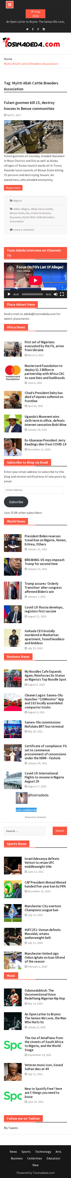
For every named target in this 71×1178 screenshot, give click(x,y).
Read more (13, 188)
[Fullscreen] (62, 294)
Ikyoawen (15, 217)
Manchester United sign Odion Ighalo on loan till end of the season (45, 957)
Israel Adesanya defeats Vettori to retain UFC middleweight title (42, 862)
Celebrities (34, 1158)
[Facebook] (32, 29)
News (13, 1151)
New (35, 1165)
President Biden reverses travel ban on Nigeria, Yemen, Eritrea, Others (45, 540)
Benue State (17, 213)
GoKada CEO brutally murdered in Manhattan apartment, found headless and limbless (44, 637)
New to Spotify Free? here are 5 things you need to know (43, 1093)
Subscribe (16, 502)
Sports (26, 1151)
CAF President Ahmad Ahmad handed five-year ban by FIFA (45, 884)
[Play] (9, 294)
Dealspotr (41, 817)
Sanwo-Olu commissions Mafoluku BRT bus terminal (44, 724)
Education (53, 1158)
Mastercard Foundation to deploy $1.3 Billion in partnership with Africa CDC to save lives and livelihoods (45, 372)
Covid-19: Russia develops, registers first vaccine (44, 609)
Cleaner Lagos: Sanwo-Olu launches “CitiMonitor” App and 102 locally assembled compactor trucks (44, 701)
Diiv (28, 213)
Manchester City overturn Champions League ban (43, 908)
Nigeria (17, 200)
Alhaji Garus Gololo (42, 209)
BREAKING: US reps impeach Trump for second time (44, 562)
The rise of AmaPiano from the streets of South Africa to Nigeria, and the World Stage (44, 1044)
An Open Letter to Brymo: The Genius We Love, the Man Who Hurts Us (45, 1018)
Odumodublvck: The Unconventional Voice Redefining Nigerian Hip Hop (45, 994)
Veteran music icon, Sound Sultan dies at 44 (44, 1067)
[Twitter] (27, 29)
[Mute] (56, 294)
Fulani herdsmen (41, 213)
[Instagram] (43, 29)
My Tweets (11, 1128)
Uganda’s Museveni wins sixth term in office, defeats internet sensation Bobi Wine (45, 420)
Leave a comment (23, 229)
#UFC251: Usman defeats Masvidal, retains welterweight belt (43, 934)
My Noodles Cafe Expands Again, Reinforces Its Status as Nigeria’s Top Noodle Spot (45, 675)
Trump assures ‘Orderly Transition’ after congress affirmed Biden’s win (43, 587)
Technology (43, 1151)
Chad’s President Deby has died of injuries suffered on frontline (44, 397)
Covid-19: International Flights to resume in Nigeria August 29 (44, 777)
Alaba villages (21, 209)
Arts (58, 1151)
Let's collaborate (26, 810)
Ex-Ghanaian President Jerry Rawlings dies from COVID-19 (45, 442)
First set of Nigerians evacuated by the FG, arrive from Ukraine (44, 346)
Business (17, 1158)
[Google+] (38, 29)
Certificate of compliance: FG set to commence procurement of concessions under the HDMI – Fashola (46, 752)
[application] (35, 280)
